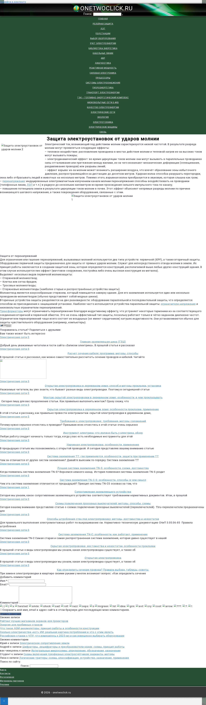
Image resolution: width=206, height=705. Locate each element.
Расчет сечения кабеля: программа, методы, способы (103, 353)
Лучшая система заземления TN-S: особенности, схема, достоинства (103, 468)
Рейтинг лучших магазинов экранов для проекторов (34, 621)
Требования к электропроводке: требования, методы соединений (103, 421)
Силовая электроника (103, 73)
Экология (103, 117)
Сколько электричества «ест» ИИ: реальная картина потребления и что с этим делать (57, 632)
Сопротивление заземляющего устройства (103, 491)
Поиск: (88, 14)
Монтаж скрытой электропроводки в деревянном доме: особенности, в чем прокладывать (103, 397)
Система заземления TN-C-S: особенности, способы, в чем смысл (103, 480)
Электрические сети (103, 112)
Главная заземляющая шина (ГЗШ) (103, 341)
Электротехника (103, 122)
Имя (3, 580)
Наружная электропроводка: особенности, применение (103, 444)
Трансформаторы (11, 311)
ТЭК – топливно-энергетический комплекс (103, 97)
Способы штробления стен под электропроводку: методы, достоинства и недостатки (103, 519)
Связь (102, 132)
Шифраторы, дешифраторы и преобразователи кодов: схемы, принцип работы (73, 646)
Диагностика (103, 63)
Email (4, 584)
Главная (103, 19)
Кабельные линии (103, 53)
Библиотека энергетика (103, 48)
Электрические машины (103, 127)
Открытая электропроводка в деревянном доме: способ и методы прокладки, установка (103, 385)
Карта (3, 670)
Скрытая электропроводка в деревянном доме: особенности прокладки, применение (103, 409)
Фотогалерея (7, 677)
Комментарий (9, 602)
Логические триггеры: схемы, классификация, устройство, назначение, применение (74, 657)
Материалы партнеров (12, 681)
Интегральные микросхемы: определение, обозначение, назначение (76, 650)
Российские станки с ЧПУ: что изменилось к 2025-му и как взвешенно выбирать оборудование (62, 635)
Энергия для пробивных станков (21, 624)
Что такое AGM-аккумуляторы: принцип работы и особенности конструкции (49, 628)
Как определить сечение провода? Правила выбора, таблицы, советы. (103, 569)
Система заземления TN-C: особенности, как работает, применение (102, 534)
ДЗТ (103, 29)
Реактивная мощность (103, 68)
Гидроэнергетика (103, 88)
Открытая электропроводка (103, 558)
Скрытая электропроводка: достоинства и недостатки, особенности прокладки (103, 546)
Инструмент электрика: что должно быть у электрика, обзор (103, 433)
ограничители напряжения (178, 304)
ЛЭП (30, 184)
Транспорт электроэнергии (103, 92)
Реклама (4, 684)
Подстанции (103, 33)
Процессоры (103, 78)
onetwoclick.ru (106, 8)
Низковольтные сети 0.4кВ (103, 102)
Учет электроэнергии (103, 43)
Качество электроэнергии (103, 107)
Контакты (5, 673)
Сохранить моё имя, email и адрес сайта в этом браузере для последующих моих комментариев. (66, 610)
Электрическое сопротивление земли (45, 643)
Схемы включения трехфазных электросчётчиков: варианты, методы (69, 654)
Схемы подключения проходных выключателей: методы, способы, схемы (103, 503)
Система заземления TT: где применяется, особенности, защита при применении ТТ (103, 456)
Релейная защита (103, 24)
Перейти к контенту (13, 1)
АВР (103, 58)
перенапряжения (14, 181)
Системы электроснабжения (103, 83)
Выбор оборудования (103, 38)
